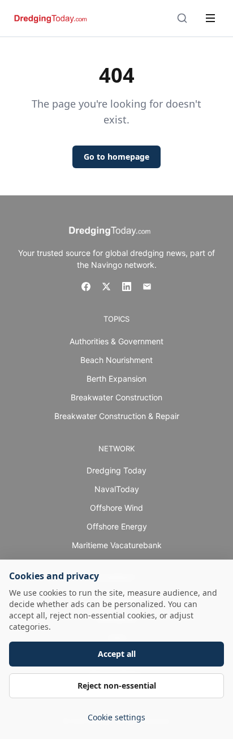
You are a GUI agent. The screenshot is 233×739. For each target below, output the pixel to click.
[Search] (182, 18)
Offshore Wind (116, 507)
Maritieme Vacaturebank (117, 545)
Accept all (117, 653)
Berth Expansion (116, 378)
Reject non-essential (116, 685)
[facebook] (86, 286)
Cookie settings (116, 717)
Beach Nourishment (116, 360)
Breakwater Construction (116, 397)
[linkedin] (126, 286)
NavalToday (116, 489)
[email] (147, 286)
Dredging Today (116, 470)
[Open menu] (210, 18)
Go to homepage (116, 156)
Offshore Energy (117, 526)
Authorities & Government (116, 341)
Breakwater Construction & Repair (116, 416)
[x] (106, 286)
